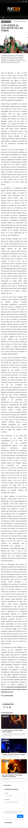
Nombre (6, 793)
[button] (18, 1)
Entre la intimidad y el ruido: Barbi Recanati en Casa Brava (12, 775)
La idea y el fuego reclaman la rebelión (13, 754)
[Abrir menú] (3, 17)
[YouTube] (26, 1)
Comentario (7, 799)
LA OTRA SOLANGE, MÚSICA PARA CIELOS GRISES (12, 731)
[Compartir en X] (7, 707)
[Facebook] (21, 1)
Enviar (20, 816)
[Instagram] (23, 1)
